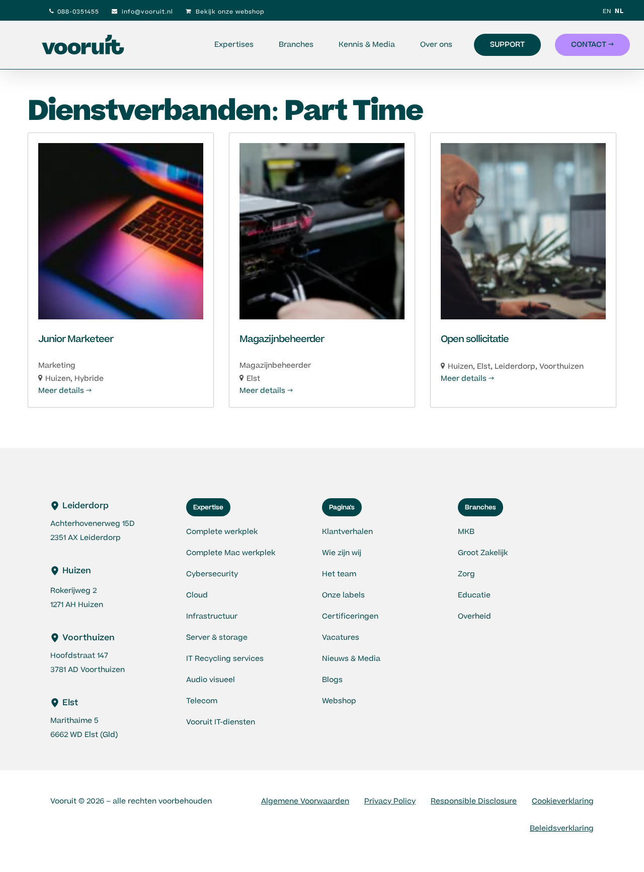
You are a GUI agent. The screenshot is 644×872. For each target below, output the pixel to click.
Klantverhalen (347, 531)
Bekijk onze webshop (229, 12)
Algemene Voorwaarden (305, 801)
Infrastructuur (211, 616)
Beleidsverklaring (562, 828)
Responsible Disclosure (474, 801)
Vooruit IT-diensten (220, 722)
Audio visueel (210, 680)
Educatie (474, 595)
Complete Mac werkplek (230, 553)
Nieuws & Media (351, 658)
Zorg (466, 574)
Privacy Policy (390, 801)
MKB (466, 531)
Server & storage (217, 637)
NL (619, 11)
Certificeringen (350, 616)
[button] (208, 507)
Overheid (474, 616)
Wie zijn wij (341, 553)
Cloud (197, 595)
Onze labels (343, 595)
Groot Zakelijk (483, 553)
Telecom (201, 701)
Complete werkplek (222, 531)
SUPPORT (507, 44)
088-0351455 (78, 12)
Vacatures (340, 637)
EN (607, 11)
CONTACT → (592, 44)
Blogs (332, 680)
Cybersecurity (212, 574)
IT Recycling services (225, 658)
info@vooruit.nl (146, 12)
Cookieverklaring (563, 801)
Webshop (339, 701)
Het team (339, 574)
